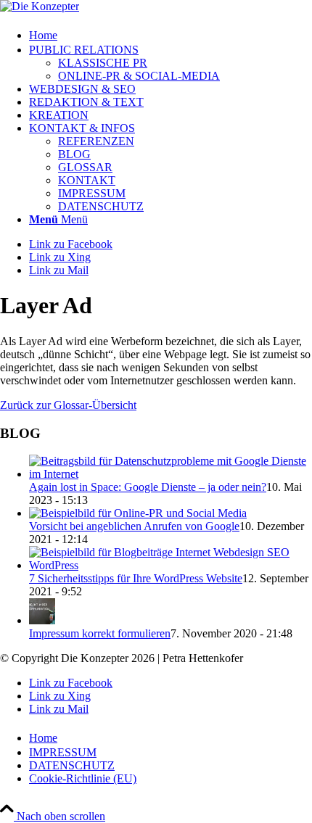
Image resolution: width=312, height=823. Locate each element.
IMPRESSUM (92, 193)
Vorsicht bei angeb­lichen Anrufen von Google (134, 526)
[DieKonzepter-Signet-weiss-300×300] (39, 6)
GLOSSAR (85, 167)
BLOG (74, 154)
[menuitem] (170, 34)
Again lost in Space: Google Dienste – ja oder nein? (147, 487)
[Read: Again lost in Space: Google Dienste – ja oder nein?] (170, 474)
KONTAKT (86, 180)
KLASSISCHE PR (102, 63)
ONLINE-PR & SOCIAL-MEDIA (139, 76)
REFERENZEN (96, 141)
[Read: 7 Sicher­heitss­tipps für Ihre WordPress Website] (170, 565)
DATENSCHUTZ (101, 206)
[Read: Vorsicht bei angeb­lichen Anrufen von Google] (138, 513)
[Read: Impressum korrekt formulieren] (42, 620)
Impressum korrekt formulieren (100, 633)
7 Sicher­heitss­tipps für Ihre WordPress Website (135, 578)
